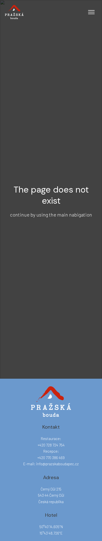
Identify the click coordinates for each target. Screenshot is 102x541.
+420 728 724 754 (51, 445)
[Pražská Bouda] (14, 12)
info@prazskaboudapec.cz (57, 464)
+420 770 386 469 (51, 457)
